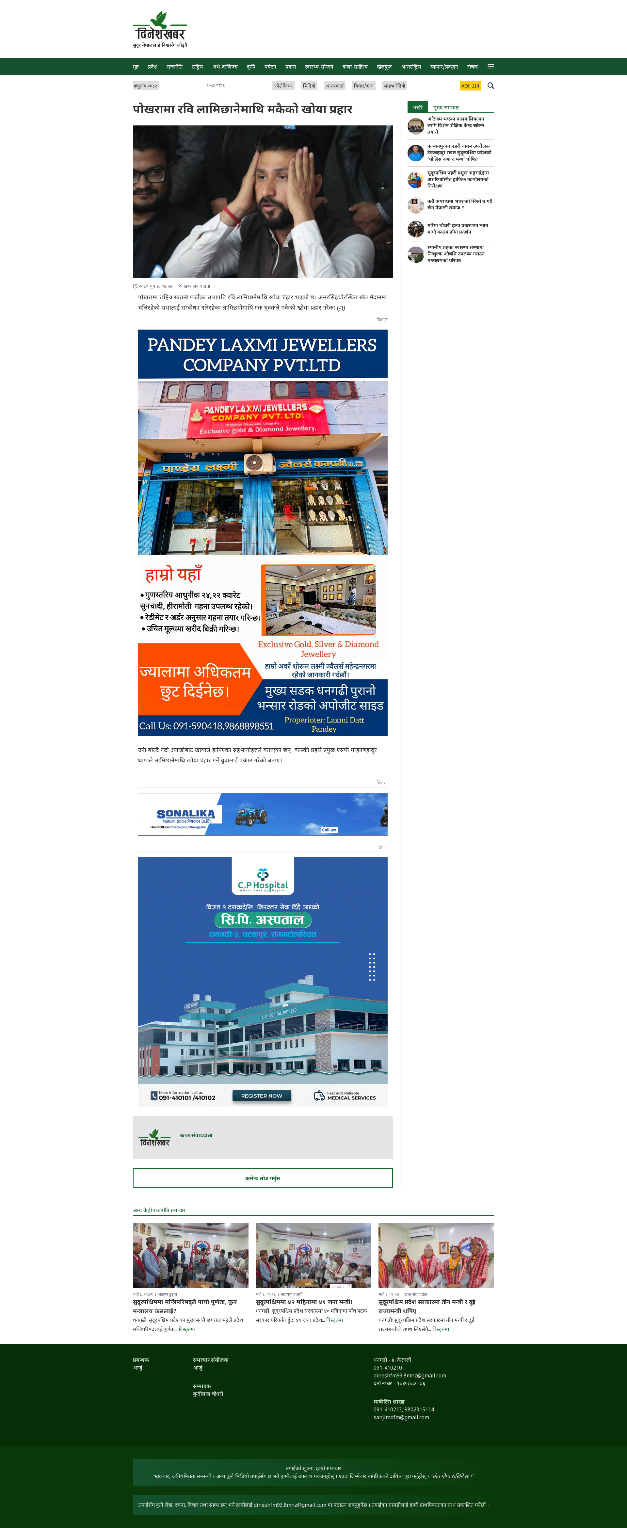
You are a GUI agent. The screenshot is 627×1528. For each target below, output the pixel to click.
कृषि (251, 67)
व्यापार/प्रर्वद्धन (444, 67)
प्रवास (290, 67)
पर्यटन (270, 67)
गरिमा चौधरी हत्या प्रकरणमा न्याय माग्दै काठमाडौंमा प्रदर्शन (457, 229)
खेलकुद (384, 67)
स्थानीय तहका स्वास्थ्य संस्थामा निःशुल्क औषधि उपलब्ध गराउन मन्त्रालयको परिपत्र (456, 254)
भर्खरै (418, 108)
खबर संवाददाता (196, 1135)
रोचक (472, 67)
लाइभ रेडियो (394, 86)
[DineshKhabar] (160, 25)
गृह (136, 67)
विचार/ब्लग (364, 86)
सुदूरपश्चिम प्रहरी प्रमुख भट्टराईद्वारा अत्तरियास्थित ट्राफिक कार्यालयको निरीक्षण (458, 179)
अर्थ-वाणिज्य (225, 67)
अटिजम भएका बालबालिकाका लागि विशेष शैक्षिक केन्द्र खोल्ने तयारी (455, 126)
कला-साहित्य (355, 67)
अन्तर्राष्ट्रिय (411, 67)
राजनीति (175, 67)
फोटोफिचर (283, 86)
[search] (491, 85)
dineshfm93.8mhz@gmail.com (290, 1505)
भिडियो (309, 86)
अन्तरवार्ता (335, 86)
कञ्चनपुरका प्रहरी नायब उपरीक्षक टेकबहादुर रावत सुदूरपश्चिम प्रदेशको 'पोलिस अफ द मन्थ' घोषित (459, 153)
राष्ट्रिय (197, 67)
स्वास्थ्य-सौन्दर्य (319, 67)
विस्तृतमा (187, 1329)
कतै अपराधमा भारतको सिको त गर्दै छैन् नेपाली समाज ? (459, 205)
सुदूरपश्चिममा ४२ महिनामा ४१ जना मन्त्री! (304, 1302)
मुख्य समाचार (446, 108)
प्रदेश (152, 67)
